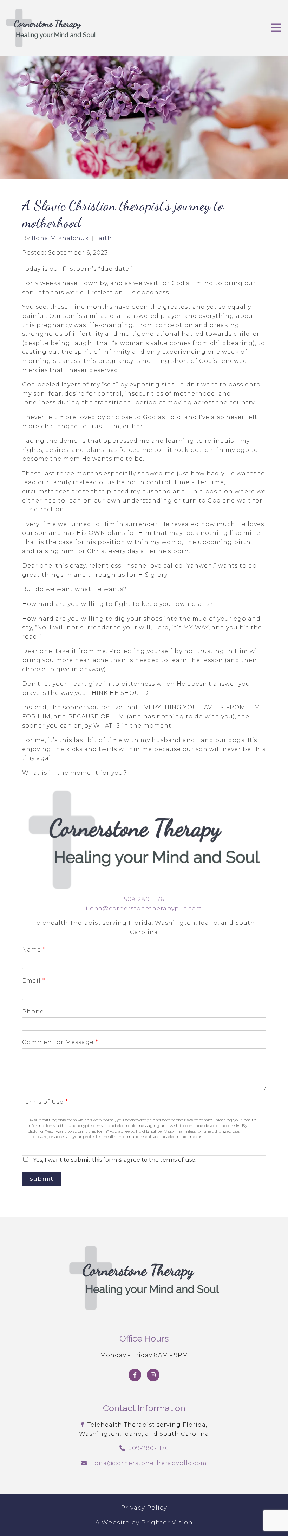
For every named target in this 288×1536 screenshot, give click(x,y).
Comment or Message (60, 1042)
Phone (33, 1011)
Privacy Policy (144, 1507)
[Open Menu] (276, 28)
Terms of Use (45, 1102)
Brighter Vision (167, 1522)
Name (33, 949)
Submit (41, 1178)
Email (33, 980)
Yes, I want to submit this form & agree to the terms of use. (114, 1160)
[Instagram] (153, 1375)
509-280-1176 (144, 899)
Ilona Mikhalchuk (60, 238)
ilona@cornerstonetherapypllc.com (144, 908)
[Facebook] (135, 1375)
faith (104, 238)
